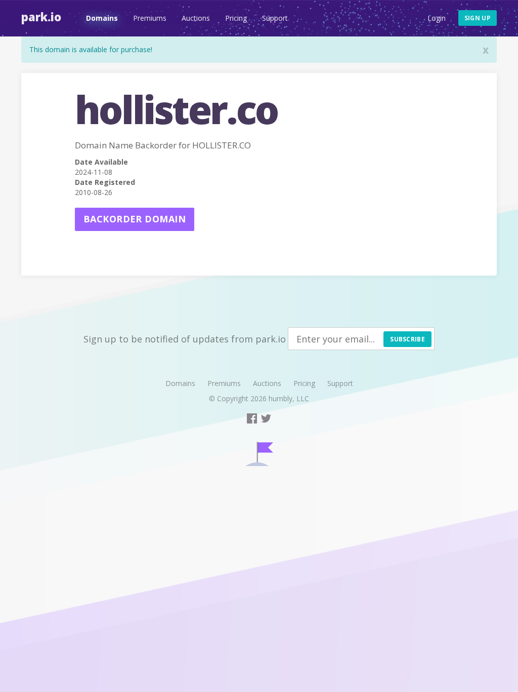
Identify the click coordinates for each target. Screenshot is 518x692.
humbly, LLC (289, 398)
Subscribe (407, 339)
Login (436, 18)
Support (275, 18)
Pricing (236, 18)
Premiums (149, 18)
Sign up (477, 18)
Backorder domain (134, 219)
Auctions (196, 18)
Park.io (41, 16)
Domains (102, 18)
